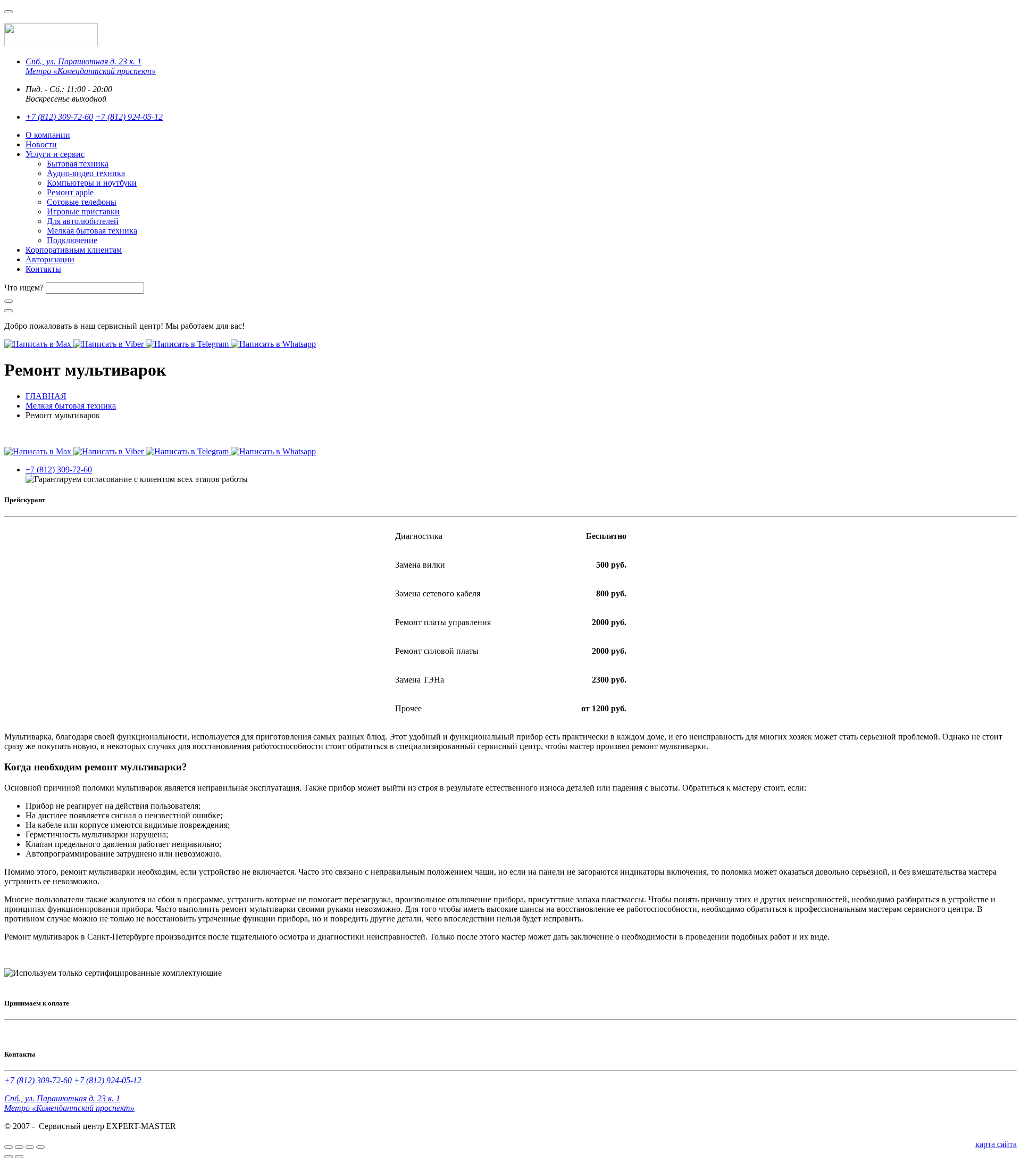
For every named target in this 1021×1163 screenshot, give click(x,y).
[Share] (19, 1147)
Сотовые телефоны (81, 201)
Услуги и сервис (55, 154)
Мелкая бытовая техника (92, 230)
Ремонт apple (70, 192)
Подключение (72, 240)
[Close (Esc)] (8, 1147)
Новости (41, 144)
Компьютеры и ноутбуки (92, 182)
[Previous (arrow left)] (8, 1156)
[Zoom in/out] (40, 1147)
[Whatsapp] (273, 343)
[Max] (38, 343)
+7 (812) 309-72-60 (59, 116)
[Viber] (109, 343)
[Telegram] (188, 343)
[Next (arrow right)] (19, 1156)
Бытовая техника (77, 163)
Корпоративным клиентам (74, 249)
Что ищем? (24, 287)
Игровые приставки (83, 211)
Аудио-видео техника (86, 173)
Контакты (43, 268)
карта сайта (996, 1144)
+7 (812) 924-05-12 (129, 116)
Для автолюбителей (83, 221)
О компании (48, 134)
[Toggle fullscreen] (30, 1147)
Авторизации (50, 259)
